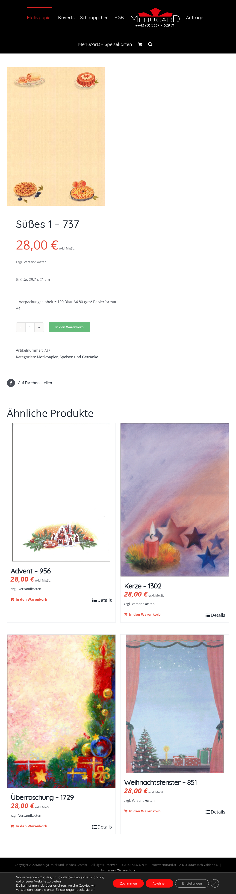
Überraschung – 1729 (42, 797)
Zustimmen (128, 883)
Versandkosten (35, 262)
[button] (150, 43)
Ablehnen (159, 883)
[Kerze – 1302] (175, 499)
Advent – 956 (30, 570)
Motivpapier (47, 356)
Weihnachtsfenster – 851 (160, 782)
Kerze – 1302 (142, 585)
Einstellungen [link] (66, 890)
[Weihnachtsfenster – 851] (175, 704)
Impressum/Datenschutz (118, 870)
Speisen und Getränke (79, 356)
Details (104, 600)
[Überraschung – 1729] (61, 711)
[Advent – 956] (61, 492)
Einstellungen (192, 883)
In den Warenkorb (69, 327)
